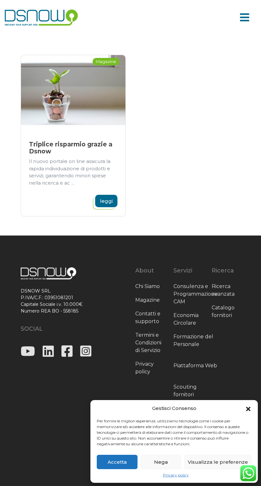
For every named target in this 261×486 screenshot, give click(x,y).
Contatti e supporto (147, 317)
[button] (248, 408)
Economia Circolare (186, 319)
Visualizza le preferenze (218, 462)
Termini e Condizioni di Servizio (148, 342)
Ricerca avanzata (223, 290)
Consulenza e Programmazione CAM (195, 294)
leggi (106, 201)
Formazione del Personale (193, 340)
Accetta (117, 462)
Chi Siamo (147, 286)
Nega (161, 462)
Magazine (147, 300)
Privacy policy (176, 475)
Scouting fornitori (185, 391)
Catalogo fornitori (223, 311)
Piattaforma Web (195, 366)
